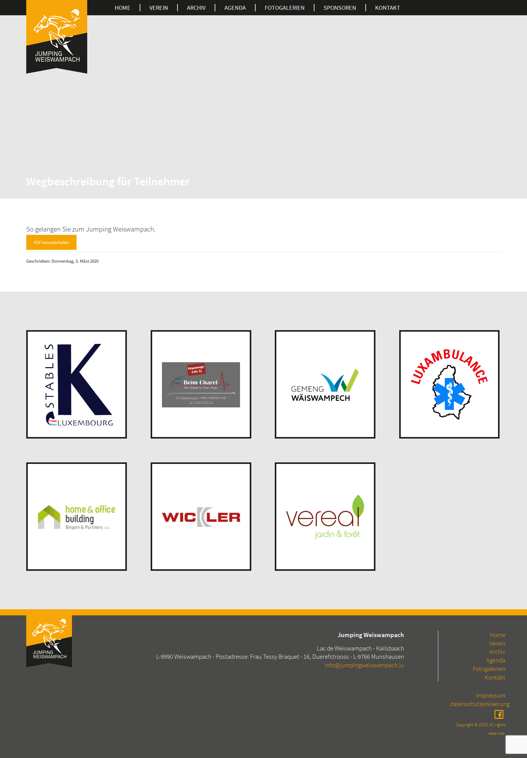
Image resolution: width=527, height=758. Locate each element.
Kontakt (387, 7)
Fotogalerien (489, 669)
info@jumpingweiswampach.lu (364, 665)
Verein (158, 7)
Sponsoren (340, 7)
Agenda (235, 7)
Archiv (196, 7)
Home (123, 7)
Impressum (490, 695)
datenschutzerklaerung (480, 704)
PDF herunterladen (51, 242)
